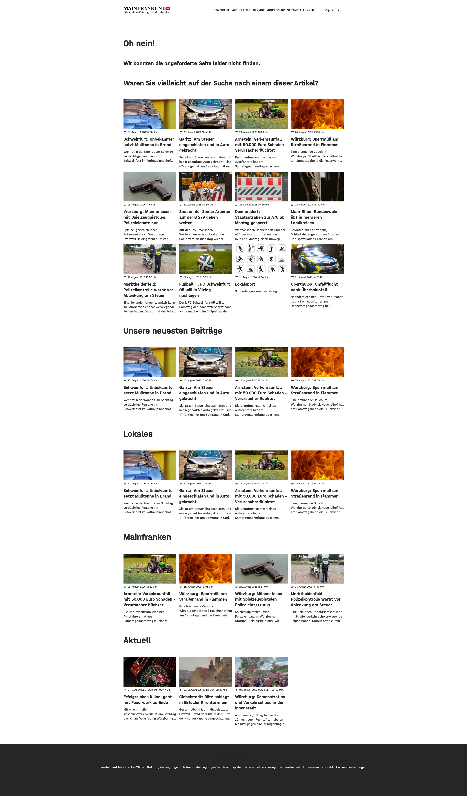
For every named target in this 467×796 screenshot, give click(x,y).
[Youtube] (245, 754)
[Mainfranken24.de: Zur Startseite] (146, 10)
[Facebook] (222, 754)
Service (259, 10)
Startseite (222, 10)
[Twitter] (233, 754)
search (339, 10)
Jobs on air (276, 10)
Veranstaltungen (300, 10)
